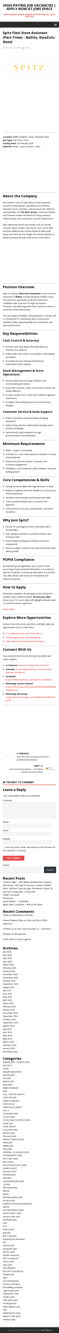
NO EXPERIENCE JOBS (13, 1210)
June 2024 (7, 1032)
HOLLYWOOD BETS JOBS (15, 1165)
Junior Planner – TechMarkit (15, 901)
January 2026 (9, 971)
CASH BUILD (9, 1104)
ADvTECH (7, 1065)
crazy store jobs (10, 1129)
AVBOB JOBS (9, 1075)
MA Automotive (10, 1187)
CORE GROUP (9, 1126)
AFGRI (6, 1068)
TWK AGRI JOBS (10, 1300)
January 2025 (9, 1009)
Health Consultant (11, 895)
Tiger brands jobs (11, 1290)
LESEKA (6, 1184)
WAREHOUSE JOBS (11, 1313)
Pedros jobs (8, 1229)
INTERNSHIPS (9, 1174)
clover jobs (8, 1123)
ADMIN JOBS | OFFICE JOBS (16, 1062)
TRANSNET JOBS (11, 1293)
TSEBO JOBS (9, 1297)
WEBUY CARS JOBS (12, 1316)
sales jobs (7, 1264)
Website (6, 838)
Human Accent (9, 1171)
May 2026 (7, 958)
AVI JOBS (7, 1078)
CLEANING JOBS (10, 1113)
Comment (7, 800)
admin (27, 47)
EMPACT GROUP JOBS (13, 1139)
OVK (5, 1223)
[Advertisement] (29, 106)
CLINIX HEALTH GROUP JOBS (16, 1120)
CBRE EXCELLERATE (12, 1107)
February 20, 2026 (12, 47)
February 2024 (9, 1045)
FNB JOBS (7, 1149)
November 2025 (10, 977)
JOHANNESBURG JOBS (13, 1181)
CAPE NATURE (9, 1097)
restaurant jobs (10, 1248)
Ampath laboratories (12, 1071)
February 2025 (9, 1006)
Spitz (5, 1277)
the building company (13, 1287)
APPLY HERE (8, 609)
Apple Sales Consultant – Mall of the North (22, 904)
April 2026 (7, 961)
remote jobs (8, 1245)
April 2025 (7, 1000)
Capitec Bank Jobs (11, 1100)
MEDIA (6, 1190)
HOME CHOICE (10, 1168)
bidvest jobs (8, 1081)
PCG (5, 1226)
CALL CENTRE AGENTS (13, 1094)
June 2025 (7, 993)
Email (5, 830)
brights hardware (10, 1087)
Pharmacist (8, 898)
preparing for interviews (14, 1239)
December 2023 (10, 1051)
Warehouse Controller (23, 915)
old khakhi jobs (10, 1219)
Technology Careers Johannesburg (23, 637)
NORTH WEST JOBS (12, 1213)
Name (6, 822)
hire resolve (8, 1161)
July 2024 (7, 1029)
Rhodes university (11, 1255)
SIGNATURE (8, 1274)
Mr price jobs (9, 1200)
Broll (5, 1091)
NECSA (6, 1207)
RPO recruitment (10, 1258)
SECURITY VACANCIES (13, 1271)
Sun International (11, 1281)
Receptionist (20, 934)
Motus (6, 1194)
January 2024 (9, 1048)
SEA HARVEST (9, 1268)
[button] (55, 24)
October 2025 (9, 980)
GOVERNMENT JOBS (12, 1155)
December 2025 (10, 974)
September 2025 (10, 984)
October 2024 (9, 1019)
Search (6, 865)
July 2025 (7, 990)
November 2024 (10, 1016)
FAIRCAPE (7, 1142)
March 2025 (8, 1003)
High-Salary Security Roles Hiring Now (25, 641)
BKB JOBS (7, 1084)
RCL (5, 1242)
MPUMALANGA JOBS (13, 1197)
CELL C (6, 1110)
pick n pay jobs (10, 1235)
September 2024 (10, 1022)
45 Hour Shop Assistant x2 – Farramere (32, 928)
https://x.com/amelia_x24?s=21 (33, 665)
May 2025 (7, 997)
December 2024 (10, 1013)
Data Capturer (24, 939)
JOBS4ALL (7, 1178)
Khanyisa (7, 934)
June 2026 (7, 955)
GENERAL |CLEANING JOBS (16, 1152)
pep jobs (7, 1232)
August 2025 (8, 987)
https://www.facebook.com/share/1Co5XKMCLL (29, 679)
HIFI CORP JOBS (10, 1158)
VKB (5, 1309)
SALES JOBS (8, 1261)
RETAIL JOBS (9, 1252)
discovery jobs (9, 1136)
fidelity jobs (8, 1145)
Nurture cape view (11, 1216)
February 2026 (9, 967)
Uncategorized (9, 1303)
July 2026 (7, 951)
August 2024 (8, 1025)
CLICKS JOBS (9, 1116)
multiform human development (17, 1203)
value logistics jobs (11, 1306)
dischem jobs (9, 1133)
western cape (9, 1319)
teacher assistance (11, 1284)
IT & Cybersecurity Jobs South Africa (24, 633)
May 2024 (7, 1035)
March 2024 (8, 1041)
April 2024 (7, 1038)
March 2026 (8, 964)
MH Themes (46, 1330)
